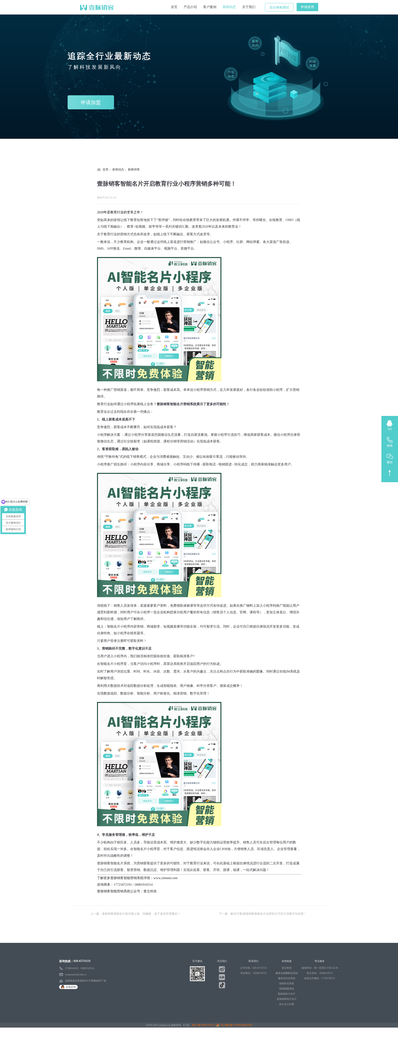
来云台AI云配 (286, 1004)
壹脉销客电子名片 (287, 999)
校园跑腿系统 (286, 988)
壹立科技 (287, 967)
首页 (174, 7)
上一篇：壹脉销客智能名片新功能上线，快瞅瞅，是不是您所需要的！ (135, 913)
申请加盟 (91, 102)
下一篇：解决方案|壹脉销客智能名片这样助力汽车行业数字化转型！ (263, 913)
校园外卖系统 (286, 983)
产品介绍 (190, 7)
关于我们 (248, 7)
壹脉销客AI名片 (286, 993)
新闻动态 (229, 7)
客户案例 (209, 7)
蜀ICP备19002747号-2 (203, 1025)
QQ (390, 428)
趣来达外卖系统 (286, 978)
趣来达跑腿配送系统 (286, 973)
